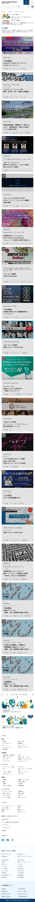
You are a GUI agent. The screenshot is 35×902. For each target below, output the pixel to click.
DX (3, 768)
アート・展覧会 (7, 797)
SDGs (19, 755)
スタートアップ (22, 745)
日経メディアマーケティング (24, 862)
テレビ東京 (20, 864)
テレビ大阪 (4, 866)
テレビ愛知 (20, 866)
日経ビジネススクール (6, 854)
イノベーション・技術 (8, 766)
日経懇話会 (4, 877)
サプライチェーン (7, 773)
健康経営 (20, 743)
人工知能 (10, 11)
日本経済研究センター (6, 875)
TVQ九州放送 (20, 868)
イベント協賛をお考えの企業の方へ (11, 822)
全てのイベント (21, 811)
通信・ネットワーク (23, 771)
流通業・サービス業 (23, 779)
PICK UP (20, 805)
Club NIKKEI (4, 856)
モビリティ (21, 773)
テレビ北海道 (4, 868)
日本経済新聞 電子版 (22, 896)
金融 (4, 781)
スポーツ (20, 795)
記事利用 (4, 888)
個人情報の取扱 (21, 888)
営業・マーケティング (23, 747)
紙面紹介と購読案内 (6, 896)
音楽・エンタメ (22, 797)
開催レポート (21, 809)
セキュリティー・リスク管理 (25, 769)
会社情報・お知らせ (6, 893)
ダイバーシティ (7, 761)
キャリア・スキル (7, 791)
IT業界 (4, 783)
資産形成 (20, 791)
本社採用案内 (4, 891)
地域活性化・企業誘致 (8, 755)
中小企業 (20, 783)
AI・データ (21, 766)
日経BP (3, 862)
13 (17, 697)
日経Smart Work (5, 860)
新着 (19, 807)
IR (3, 745)
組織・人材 (21, 741)
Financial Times (21, 860)
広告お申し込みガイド (23, 893)
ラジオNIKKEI (21, 872)
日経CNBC (4, 872)
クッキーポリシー (6, 827)
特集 (3, 811)
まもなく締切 (5, 807)
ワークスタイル (7, 743)
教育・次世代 (6, 793)
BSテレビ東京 (21, 870)
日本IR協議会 (20, 875)
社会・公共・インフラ (23, 757)
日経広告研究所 (21, 877)
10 (25, 694)
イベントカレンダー (7, 805)
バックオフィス (7, 747)
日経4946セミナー (22, 854)
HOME (3, 11)
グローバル (5, 759)
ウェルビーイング (22, 761)
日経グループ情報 (22, 891)
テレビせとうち (5, 870)
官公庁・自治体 (7, 785)
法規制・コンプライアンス (25, 759)
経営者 (4, 741)
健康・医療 (21, 793)
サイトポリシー (6, 825)
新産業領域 (21, 785)
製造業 (4, 779)
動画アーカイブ (6, 809)
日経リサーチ (4, 864)
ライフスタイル (7, 795)
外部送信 (4, 830)
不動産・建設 (21, 781)
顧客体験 (5, 749)
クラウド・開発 (7, 771)
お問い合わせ (5, 819)
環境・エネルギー (7, 757)
